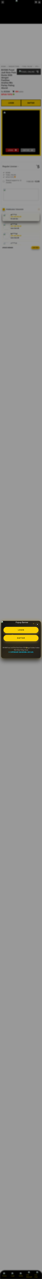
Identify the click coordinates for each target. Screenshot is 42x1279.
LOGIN (21, 630)
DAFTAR (21, 638)
